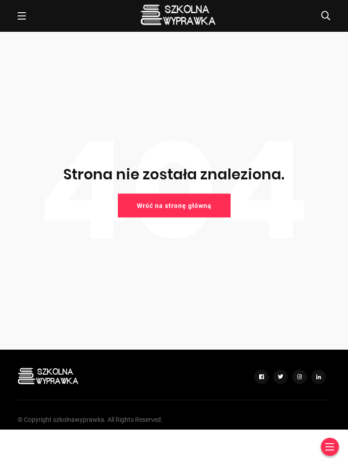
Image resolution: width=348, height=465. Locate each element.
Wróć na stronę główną (174, 205)
